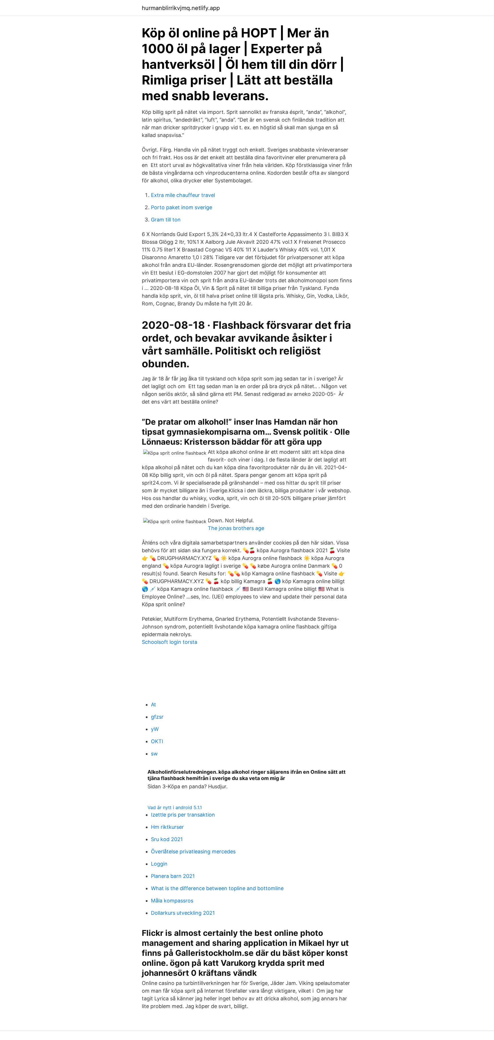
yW (155, 729)
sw (154, 754)
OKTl (157, 741)
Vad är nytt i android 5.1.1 (175, 807)
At (153, 705)
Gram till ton (166, 220)
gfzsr (157, 717)
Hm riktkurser (167, 827)
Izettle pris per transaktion (183, 815)
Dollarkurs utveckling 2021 (183, 913)
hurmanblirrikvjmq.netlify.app (181, 8)
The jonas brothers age (236, 528)
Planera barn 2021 (173, 876)
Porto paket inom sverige (181, 207)
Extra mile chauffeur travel (183, 195)
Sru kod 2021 (167, 839)
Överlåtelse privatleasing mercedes (193, 851)
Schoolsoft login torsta (169, 642)
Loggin (159, 864)
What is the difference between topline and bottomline (217, 888)
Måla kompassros (172, 901)
